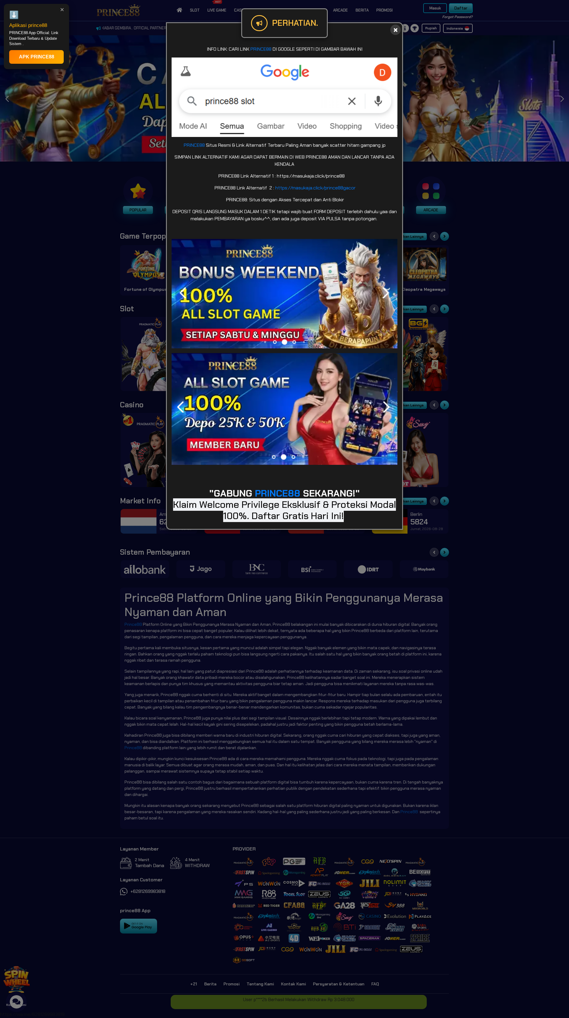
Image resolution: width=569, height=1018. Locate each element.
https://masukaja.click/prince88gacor (315, 188)
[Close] (395, 30)
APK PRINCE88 (36, 56)
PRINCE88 (260, 49)
